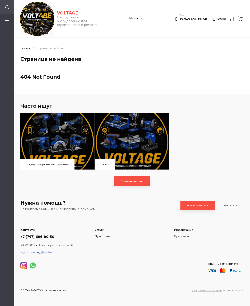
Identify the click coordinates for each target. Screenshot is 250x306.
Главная (25, 48)
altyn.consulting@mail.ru (36, 252)
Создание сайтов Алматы (207, 290)
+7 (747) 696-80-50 (37, 237)
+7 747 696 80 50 (193, 19)
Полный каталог (131, 181)
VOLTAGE (67, 13)
